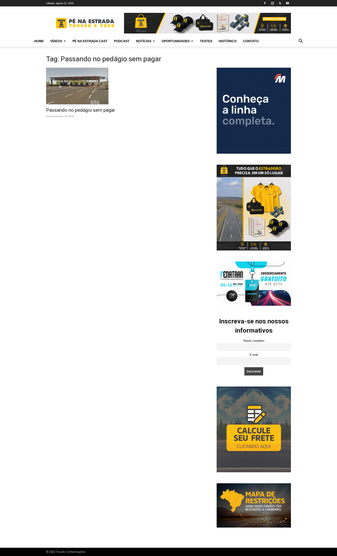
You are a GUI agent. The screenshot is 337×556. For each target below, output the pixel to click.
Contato (251, 41)
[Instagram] (272, 3)
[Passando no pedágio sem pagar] (83, 86)
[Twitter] (279, 3)
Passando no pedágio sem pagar (80, 110)
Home (39, 41)
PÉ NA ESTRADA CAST (90, 41)
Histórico (228, 41)
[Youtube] (287, 3)
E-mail (254, 354)
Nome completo (253, 340)
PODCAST (122, 41)
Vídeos (56, 41)
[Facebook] (264, 3)
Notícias (143, 41)
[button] (300, 41)
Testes (206, 41)
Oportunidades (176, 41)
